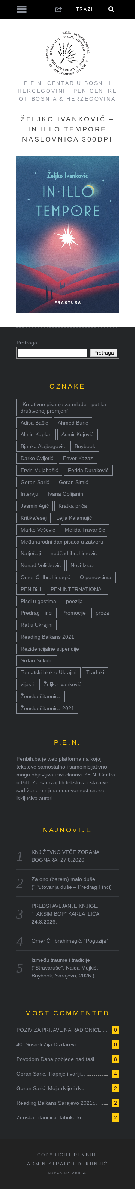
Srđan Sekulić (37, 660)
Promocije (74, 613)
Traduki (95, 672)
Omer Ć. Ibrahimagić (45, 577)
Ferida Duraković (88, 470)
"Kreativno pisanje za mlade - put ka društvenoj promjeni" (63, 407)
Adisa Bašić (34, 423)
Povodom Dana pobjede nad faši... (57, 1059)
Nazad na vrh (65, 1173)
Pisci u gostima (38, 601)
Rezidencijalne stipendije (50, 649)
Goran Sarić (35, 482)
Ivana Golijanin (65, 494)
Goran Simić (73, 482)
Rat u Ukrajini (36, 625)
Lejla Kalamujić (74, 518)
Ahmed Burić (73, 423)
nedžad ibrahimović (74, 553)
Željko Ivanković (62, 684)
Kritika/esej (33, 518)
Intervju (29, 494)
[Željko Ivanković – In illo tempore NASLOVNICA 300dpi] (67, 311)
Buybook (85, 446)
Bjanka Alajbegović (43, 446)
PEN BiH (31, 589)
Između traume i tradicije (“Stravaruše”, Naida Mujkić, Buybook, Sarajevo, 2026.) (65, 968)
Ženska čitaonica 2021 (47, 708)
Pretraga (26, 343)
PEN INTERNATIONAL (77, 589)
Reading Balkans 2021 (47, 637)
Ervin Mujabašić (39, 470)
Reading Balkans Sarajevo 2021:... (57, 1103)
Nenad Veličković (41, 565)
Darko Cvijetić (37, 458)
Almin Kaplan (36, 434)
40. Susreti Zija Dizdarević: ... (51, 1044)
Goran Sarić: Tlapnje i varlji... (50, 1074)
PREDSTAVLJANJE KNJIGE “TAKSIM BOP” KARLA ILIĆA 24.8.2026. (65, 914)
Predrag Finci (36, 613)
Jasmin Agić (35, 506)
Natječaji (31, 553)
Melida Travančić (85, 530)
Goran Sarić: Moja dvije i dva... (52, 1088)
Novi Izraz (82, 565)
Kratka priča (72, 506)
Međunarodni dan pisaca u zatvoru (62, 542)
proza (102, 613)
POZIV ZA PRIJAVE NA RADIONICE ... (61, 1030)
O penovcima (95, 577)
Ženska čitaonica (41, 696)
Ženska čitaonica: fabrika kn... (51, 1117)
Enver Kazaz (78, 458)
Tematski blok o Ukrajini (48, 672)
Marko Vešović (38, 530)
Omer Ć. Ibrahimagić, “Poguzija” (70, 941)
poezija (74, 601)
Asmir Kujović (77, 434)
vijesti (27, 684)
